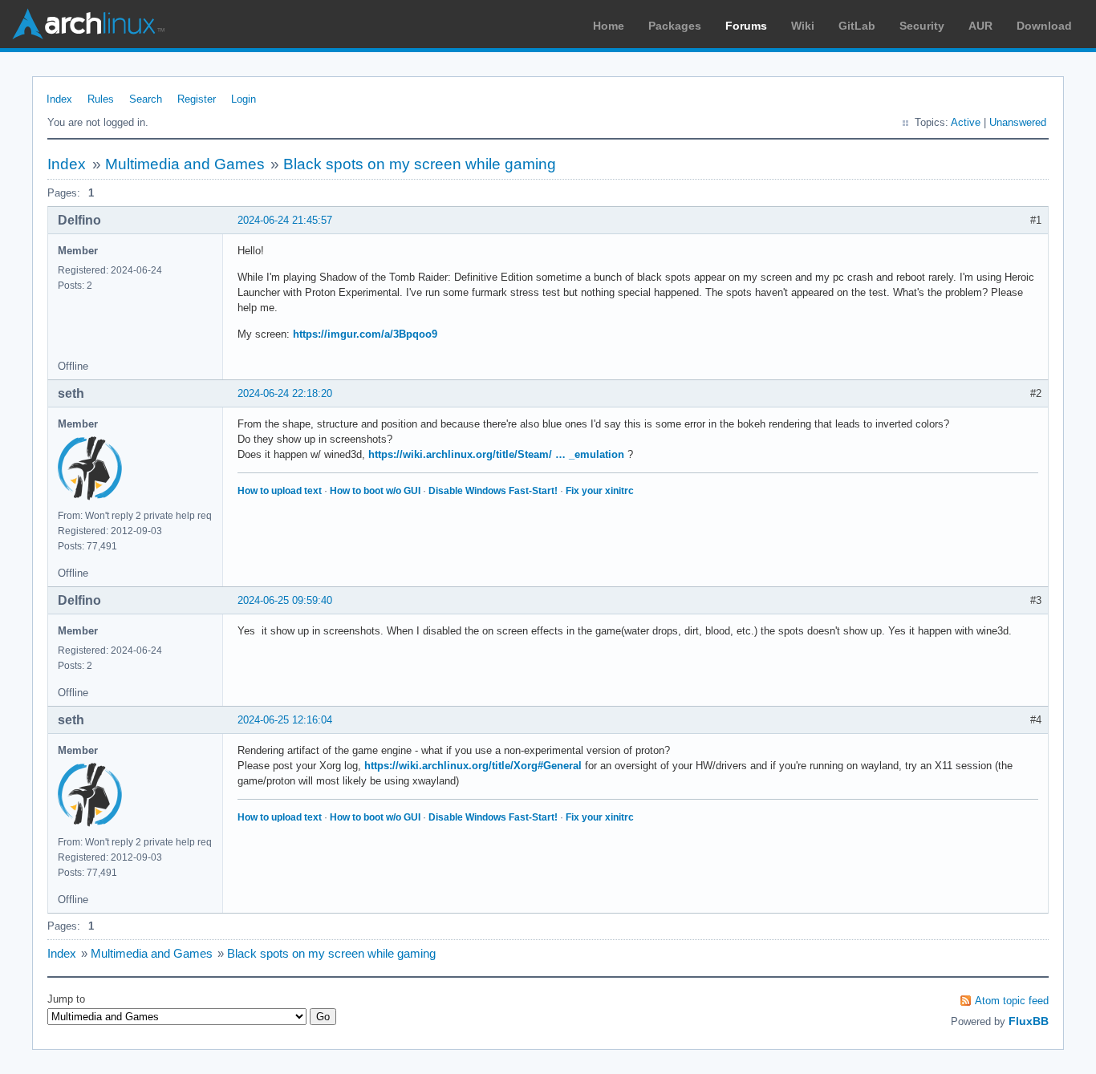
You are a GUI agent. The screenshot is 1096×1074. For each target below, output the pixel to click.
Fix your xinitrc (600, 490)
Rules (100, 99)
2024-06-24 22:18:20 (284, 393)
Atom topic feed (1012, 1001)
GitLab (856, 25)
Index (59, 99)
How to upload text (279, 490)
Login (243, 99)
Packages (674, 25)
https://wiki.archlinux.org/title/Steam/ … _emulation (496, 454)
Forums (746, 25)
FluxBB (1029, 1021)
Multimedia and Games (185, 164)
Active (965, 122)
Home (608, 25)
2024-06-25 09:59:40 (284, 600)
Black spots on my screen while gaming (419, 164)
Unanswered (1017, 122)
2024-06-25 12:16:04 (284, 720)
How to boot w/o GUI (375, 490)
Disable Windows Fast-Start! (493, 490)
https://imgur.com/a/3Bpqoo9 (365, 334)
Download (1044, 25)
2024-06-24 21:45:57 (284, 220)
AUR (980, 25)
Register (196, 99)
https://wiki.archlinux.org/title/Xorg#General (473, 766)
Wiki (802, 25)
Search (145, 99)
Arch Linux (88, 24)
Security (921, 25)
